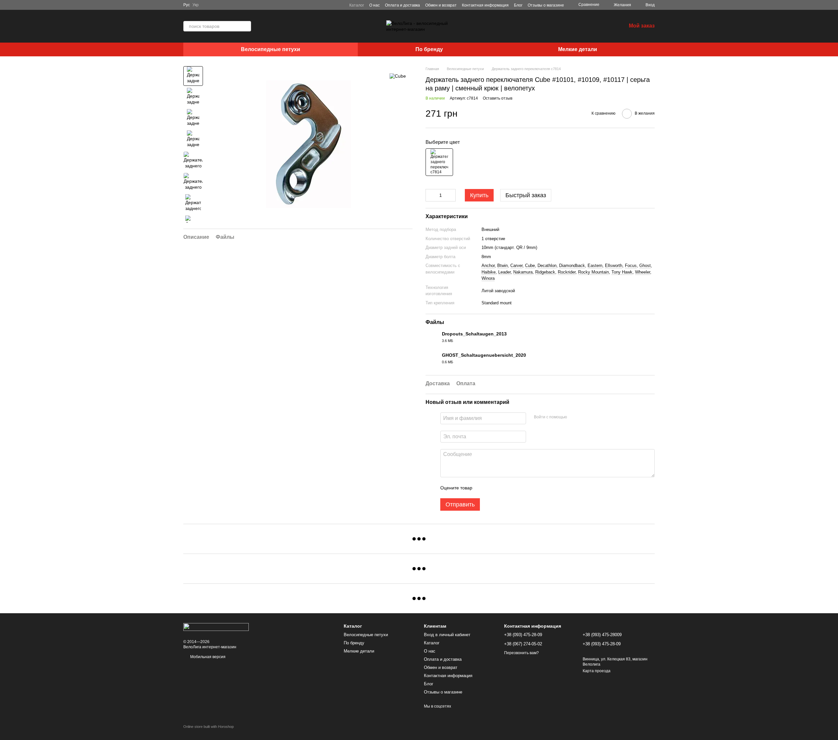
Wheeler (642, 272)
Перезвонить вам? (521, 653)
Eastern (595, 265)
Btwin (502, 265)
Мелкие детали (577, 49)
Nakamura (523, 272)
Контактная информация (485, 5)
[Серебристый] (439, 162)
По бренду (429, 49)
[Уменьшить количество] (430, 195)
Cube (530, 265)
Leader (504, 272)
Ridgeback (545, 272)
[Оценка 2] (493, 488)
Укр (195, 5)
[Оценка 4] (514, 488)
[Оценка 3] (504, 488)
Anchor (488, 265)
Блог (518, 5)
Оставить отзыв (497, 98)
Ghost (645, 265)
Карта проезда (596, 671)
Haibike (489, 272)
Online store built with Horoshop (208, 727)
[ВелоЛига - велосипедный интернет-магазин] (216, 626)
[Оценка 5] (525, 488)
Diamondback (572, 265)
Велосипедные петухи (270, 49)
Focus (631, 265)
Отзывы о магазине (546, 5)
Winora (488, 278)
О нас (374, 5)
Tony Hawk (621, 272)
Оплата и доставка (402, 5)
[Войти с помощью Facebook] (574, 417)
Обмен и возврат (441, 5)
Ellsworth (613, 265)
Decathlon (546, 265)
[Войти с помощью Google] (585, 417)
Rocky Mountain (593, 272)
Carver (516, 265)
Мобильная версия (207, 657)
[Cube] (398, 76)
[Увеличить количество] (450, 195)
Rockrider (566, 272)
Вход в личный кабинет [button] (447, 634)
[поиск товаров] (246, 26)
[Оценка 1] (483, 488)
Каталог (356, 5)
